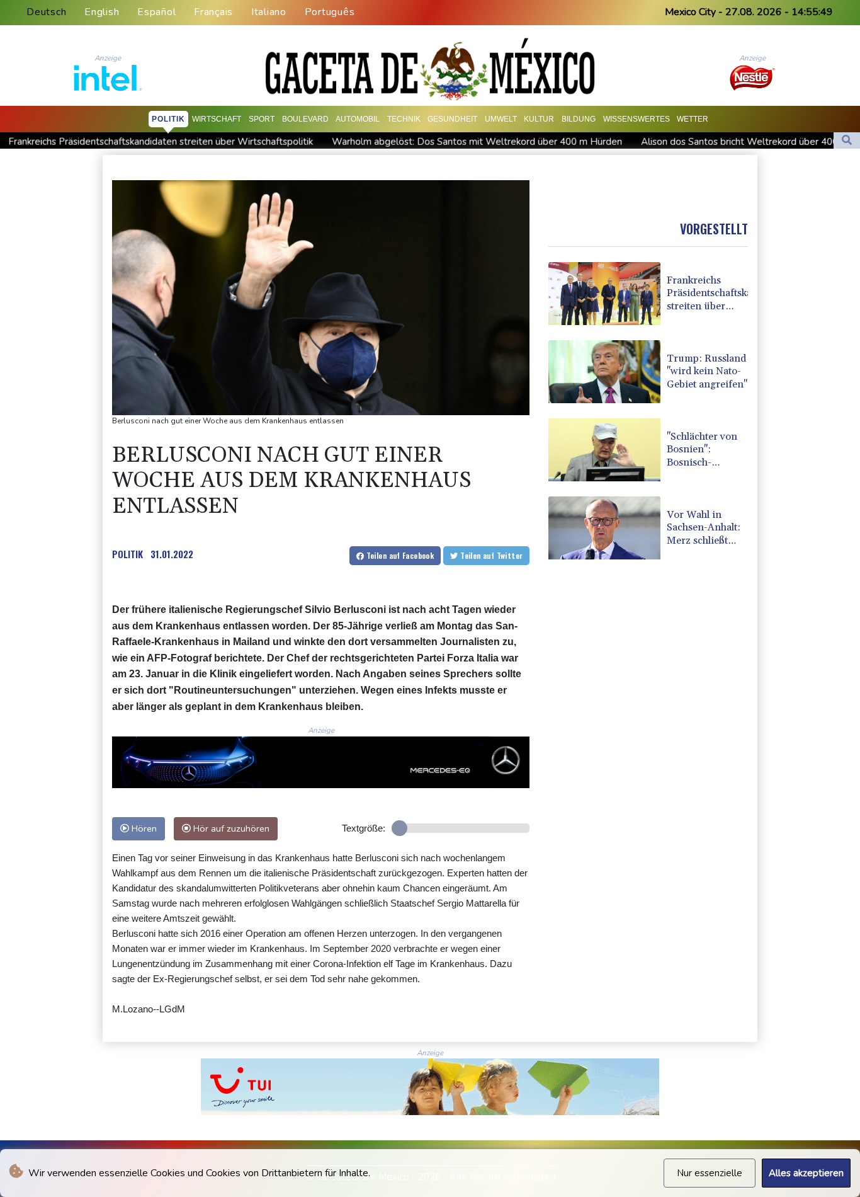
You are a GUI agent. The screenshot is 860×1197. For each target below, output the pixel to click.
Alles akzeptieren (806, 1173)
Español (156, 12)
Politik (168, 119)
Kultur (539, 119)
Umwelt (501, 119)
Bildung (579, 119)
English (101, 12)
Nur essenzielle (709, 1173)
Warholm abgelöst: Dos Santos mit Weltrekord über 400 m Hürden (388, 141)
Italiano (268, 12)
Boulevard (305, 119)
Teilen (399, 555)
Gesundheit (452, 119)
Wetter (692, 119)
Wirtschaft (216, 119)
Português (330, 12)
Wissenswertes (636, 119)
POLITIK (127, 554)
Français (213, 12)
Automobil (358, 119)
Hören (143, 828)
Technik (404, 119)
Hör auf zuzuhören (230, 828)
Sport (261, 119)
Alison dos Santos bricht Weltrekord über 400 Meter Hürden (682, 141)
